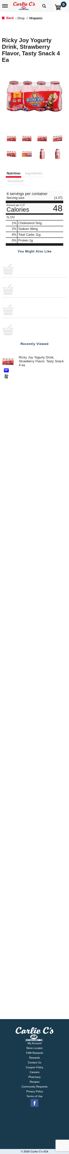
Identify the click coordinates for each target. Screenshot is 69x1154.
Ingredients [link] (33, 173)
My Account (35, 1043)
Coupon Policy (34, 1067)
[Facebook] (34, 1103)
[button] (11, 138)
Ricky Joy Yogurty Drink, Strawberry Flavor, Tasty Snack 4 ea (41, 268)
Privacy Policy (34, 1091)
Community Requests (34, 1086)
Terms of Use (34, 1096)
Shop (21, 18)
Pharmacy (34, 1076)
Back (9, 18)
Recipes (34, 1081)
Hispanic (36, 18)
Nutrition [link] (13, 173)
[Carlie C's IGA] (24, 5)
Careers (34, 1072)
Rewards (34, 1057)
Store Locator (34, 1048)
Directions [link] (15, 181)
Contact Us (34, 1062)
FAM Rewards (34, 1052)
